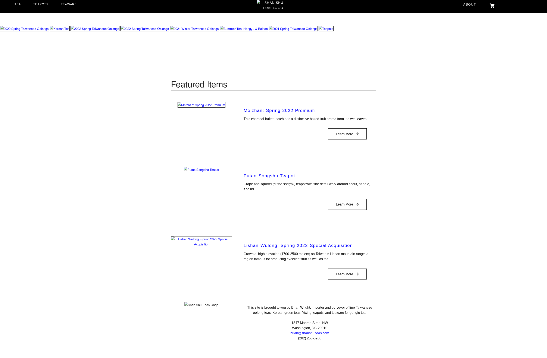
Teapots (41, 4)
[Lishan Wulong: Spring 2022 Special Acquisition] (201, 241)
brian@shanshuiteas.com (309, 333)
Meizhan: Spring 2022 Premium (279, 110)
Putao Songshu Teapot (269, 175)
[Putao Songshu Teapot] (201, 169)
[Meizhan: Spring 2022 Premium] (201, 104)
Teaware (69, 4)
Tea (18, 4)
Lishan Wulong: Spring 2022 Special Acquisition (298, 245)
